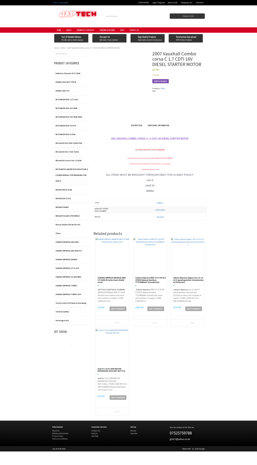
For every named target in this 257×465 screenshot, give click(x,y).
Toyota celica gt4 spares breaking (71, 303)
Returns (94, 433)
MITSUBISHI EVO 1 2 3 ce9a (67, 99)
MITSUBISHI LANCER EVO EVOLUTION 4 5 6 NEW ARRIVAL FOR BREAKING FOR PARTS (72, 175)
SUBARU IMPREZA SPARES (66, 259)
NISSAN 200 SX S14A (64, 190)
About (68, 30)
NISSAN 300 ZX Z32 (63, 198)
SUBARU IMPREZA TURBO (66, 285)
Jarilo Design (199, 449)
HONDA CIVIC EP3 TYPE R (66, 82)
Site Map (94, 436)
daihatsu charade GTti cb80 (68, 73)
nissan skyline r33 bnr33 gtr (68, 224)
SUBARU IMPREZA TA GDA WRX (68, 277)
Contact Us (134, 30)
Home (59, 30)
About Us (55, 430)
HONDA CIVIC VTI (62, 91)
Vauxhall (160, 217)
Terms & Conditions (60, 439)
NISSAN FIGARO (62, 207)
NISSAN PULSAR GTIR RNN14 (67, 216)
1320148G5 (160, 210)
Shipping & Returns (107, 30)
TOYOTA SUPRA (62, 312)
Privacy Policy (57, 436)
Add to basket (160, 81)
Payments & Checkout (85, 30)
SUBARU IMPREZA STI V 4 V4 (67, 268)
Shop (122, 30)
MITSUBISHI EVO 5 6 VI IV (66, 125)
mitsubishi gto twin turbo (67, 152)
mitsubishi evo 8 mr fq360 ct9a (69, 143)
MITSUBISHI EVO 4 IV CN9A (66, 108)
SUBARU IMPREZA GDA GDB (67, 242)
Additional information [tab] (158, 125)
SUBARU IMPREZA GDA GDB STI (69, 251)
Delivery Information (60, 433)
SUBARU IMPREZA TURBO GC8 (68, 294)
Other (63, 48)
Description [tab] (136, 125)
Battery (160, 203)
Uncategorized (62, 320)
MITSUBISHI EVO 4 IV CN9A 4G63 (69, 117)
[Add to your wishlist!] (135, 323)
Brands (133, 430)
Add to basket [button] (118, 309)
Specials (134, 433)
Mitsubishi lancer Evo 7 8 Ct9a (69, 160)
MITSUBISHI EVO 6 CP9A (65, 134)
